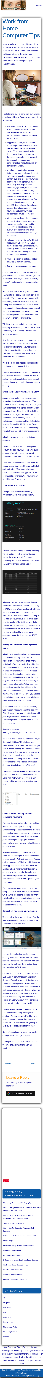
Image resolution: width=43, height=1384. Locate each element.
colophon (6, 1303)
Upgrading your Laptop (12, 1250)
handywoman (8, 1322)
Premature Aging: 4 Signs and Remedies (18, 1245)
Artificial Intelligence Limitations (15, 1279)
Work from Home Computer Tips (15, 1265)
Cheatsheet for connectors (13, 1270)
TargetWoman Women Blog (31, 1370)
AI (4, 1298)
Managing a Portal (10, 1327)
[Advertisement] (19, 1144)
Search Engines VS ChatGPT (14, 1223)
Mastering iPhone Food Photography (17, 1203)
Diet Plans (7, 1308)
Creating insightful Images (13, 1255)
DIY (4, 1312)
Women (6, 1337)
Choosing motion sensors (12, 1275)
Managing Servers (10, 1332)
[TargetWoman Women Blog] (13, 5)
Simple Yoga (8, 1241)
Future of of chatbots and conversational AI (19, 1236)
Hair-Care (7, 1317)
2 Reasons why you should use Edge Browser (20, 1260)
